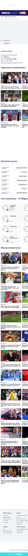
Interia (2, 18)
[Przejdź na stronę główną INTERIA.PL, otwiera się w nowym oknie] (6, 13)
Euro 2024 (5, 515)
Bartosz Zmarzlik (20, 522)
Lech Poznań (5, 520)
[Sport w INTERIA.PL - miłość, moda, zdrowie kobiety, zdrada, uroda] (14, 13)
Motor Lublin (19, 524)
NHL (4, 529)
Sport (6, 18)
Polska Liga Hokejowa (7, 532)
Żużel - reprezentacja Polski (22, 520)
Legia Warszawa (6, 517)
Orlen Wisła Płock (20, 530)
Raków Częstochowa (7, 518)
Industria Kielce (20, 532)
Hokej (5, 527)
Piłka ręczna (21, 527)
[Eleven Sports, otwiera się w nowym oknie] (23, 13)
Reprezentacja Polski (7, 530)
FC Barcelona (5, 522)
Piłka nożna (10, 18)
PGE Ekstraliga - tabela (21, 518)
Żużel (18, 513)
